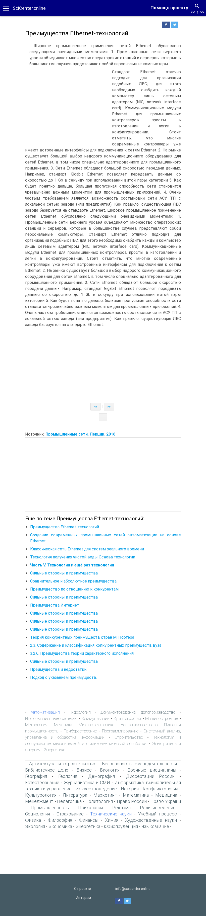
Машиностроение (161, 718)
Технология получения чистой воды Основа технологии (82, 557)
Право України (165, 801)
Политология (99, 801)
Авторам (83, 898)
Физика (33, 820)
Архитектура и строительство (62, 763)
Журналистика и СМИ (87, 782)
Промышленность (50, 807)
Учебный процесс (157, 813)
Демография (101, 776)
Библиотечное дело (46, 770)
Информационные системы (51, 718)
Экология (35, 826)
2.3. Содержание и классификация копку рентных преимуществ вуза (95, 645)
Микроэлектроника (96, 724)
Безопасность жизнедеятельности (139, 763)
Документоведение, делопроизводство (137, 712)
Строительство (129, 737)
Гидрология (80, 712)
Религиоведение (158, 807)
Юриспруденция (121, 826)
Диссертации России (150, 776)
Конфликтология (160, 788)
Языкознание (155, 826)
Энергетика (54, 749)
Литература (75, 795)
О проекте (82, 889)
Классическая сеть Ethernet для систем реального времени (87, 549)
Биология (110, 770)
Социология (37, 813)
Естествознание (42, 782)
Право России (132, 801)
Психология (90, 807)
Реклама (121, 807)
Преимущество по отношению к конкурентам (74, 589)
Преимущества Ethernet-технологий (64, 527)
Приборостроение (80, 730)
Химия (111, 820)
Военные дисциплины (152, 770)
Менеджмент (39, 801)
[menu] (6, 8)
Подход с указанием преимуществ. (63, 677)
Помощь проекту (169, 7)
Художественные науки (151, 820)
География (36, 776)
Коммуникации (96, 718)
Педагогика (69, 801)
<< (192, 12)
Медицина (166, 795)
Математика (136, 795)
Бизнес (84, 770)
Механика (63, 724)
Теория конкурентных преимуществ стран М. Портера (82, 637)
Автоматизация (45, 712)
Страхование (70, 813)
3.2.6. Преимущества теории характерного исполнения (82, 653)
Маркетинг (105, 795)
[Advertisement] (67, 106)
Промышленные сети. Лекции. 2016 (80, 434)
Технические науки (111, 813)
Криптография (127, 718)
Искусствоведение (96, 788)
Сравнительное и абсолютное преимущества (73, 581)
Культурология (41, 795)
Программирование (120, 730)
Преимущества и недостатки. (58, 669)
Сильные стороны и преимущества (64, 573)
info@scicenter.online (132, 889)
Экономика (60, 826)
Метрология (36, 724)
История (130, 788)
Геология (67, 776)
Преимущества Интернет (54, 605)
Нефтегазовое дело (139, 724)
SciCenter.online (29, 8)
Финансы (88, 820)
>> (202, 12)
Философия (60, 820)
